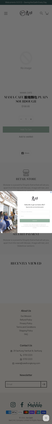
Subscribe (34, 220)
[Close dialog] (50, 192)
